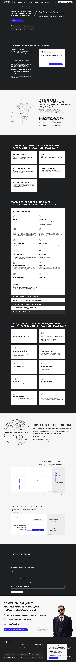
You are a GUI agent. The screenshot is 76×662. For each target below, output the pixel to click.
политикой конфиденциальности (56, 655)
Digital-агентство (13, 6)
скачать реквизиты (39, 644)
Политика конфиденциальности (43, 641)
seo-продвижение (23, 641)
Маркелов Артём (23, 647)
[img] (28, 27)
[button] (65, 2)
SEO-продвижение (19, 6)
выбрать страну (35, 1)
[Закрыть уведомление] (66, 644)
